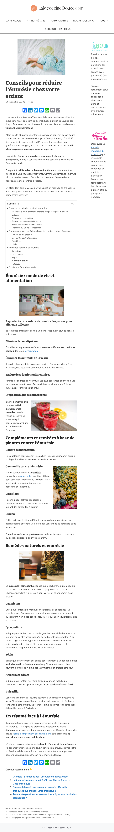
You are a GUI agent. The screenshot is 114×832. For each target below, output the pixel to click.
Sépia (14, 257)
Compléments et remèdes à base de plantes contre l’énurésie (40, 231)
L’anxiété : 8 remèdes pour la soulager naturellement (40, 776)
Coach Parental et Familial (30, 808)
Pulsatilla (16, 264)
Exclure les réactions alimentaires (27, 224)
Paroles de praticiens (57, 29)
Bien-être (13, 808)
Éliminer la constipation (22, 218)
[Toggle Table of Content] (71, 204)
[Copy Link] (58, 110)
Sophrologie (13, 20)
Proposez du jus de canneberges (26, 227)
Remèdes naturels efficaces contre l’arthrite (28, 811)
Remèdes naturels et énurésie (24, 247)
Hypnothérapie (36, 20)
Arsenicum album (20, 260)
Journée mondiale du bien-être (97, 151)
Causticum (16, 251)
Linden (15, 244)
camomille (26, 476)
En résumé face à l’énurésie (22, 267)
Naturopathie (59, 20)
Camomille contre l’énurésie (24, 237)
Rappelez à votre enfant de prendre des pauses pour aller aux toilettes (40, 213)
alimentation (31, 351)
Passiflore (16, 241)
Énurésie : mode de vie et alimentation (28, 208)
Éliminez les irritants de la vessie (26, 221)
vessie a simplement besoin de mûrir (32, 733)
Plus (102, 20)
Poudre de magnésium (22, 234)
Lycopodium (17, 254)
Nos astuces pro (83, 20)
